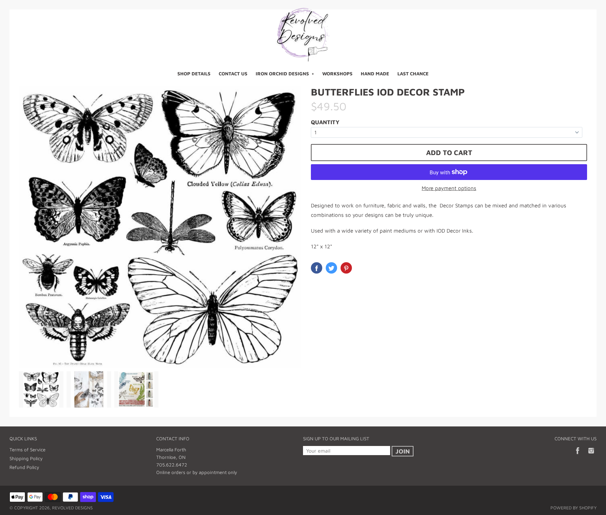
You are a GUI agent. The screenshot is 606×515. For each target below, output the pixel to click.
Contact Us (233, 73)
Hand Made (375, 73)
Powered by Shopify (573, 507)
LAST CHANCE (413, 73)
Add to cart (449, 152)
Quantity (325, 122)
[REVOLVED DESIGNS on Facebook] (577, 455)
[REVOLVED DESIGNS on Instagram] (591, 455)
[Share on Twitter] (331, 268)
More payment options (449, 188)
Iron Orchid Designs (282, 73)
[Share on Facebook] (316, 268)
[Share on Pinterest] (346, 268)
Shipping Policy (26, 458)
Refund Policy (24, 467)
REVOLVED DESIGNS (72, 507)
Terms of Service (27, 449)
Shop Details (194, 73)
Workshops (337, 73)
